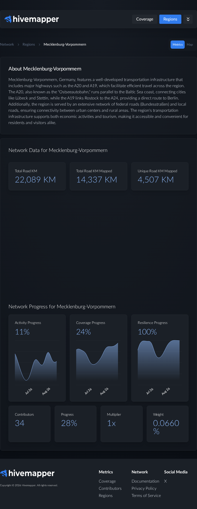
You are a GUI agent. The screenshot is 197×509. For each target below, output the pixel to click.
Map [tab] (190, 44)
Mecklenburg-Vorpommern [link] (65, 44)
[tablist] (183, 44)
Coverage (144, 19)
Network (7, 44)
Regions (170, 19)
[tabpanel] (98, 258)
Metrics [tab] (178, 44)
